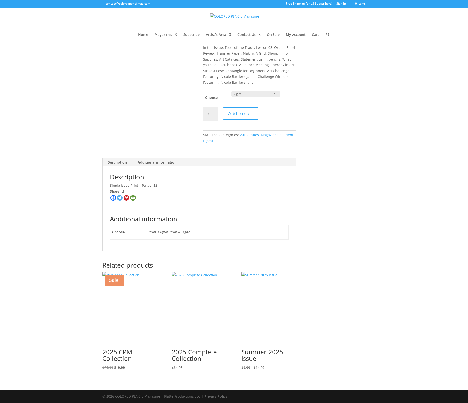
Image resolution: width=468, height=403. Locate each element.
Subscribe (191, 35)
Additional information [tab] (157, 162)
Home (143, 35)
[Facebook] (113, 198)
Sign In (341, 4)
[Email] (133, 198)
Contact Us (246, 35)
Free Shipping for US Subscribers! (309, 4)
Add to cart (240, 113)
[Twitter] (120, 198)
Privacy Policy (215, 396)
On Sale (273, 35)
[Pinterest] (126, 198)
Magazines (163, 35)
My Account (296, 35)
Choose (211, 97)
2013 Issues (249, 135)
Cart (315, 35)
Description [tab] (117, 162)
